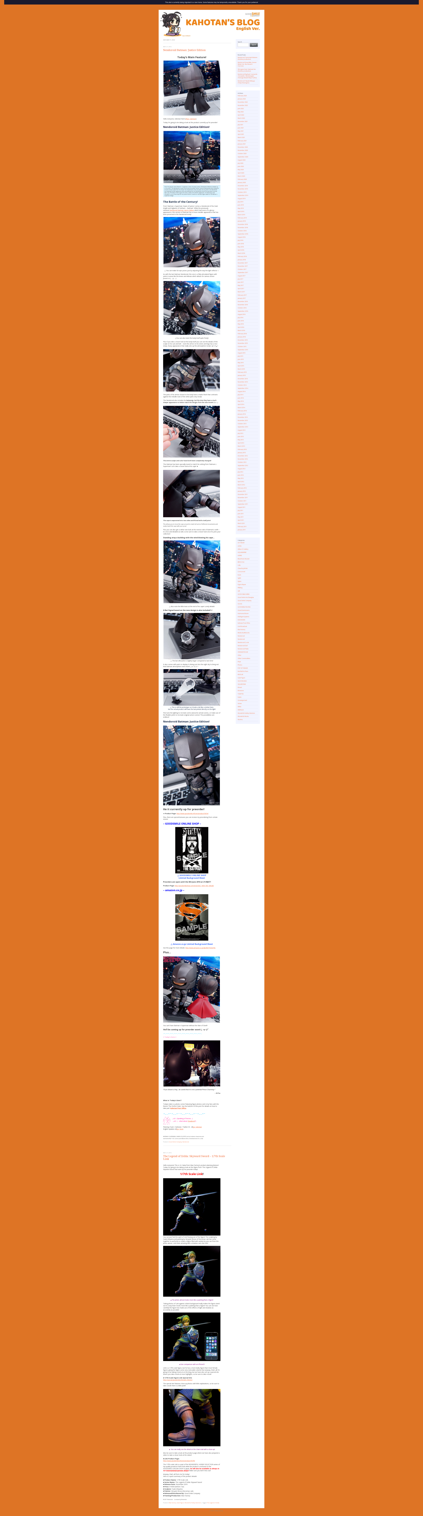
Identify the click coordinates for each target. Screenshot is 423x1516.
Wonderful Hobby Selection (193, 1503)
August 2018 (241, 237)
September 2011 (243, 504)
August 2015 (241, 353)
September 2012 (243, 465)
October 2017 (242, 269)
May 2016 (241, 324)
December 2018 (243, 224)
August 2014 (241, 391)
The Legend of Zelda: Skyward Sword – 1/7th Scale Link (194, 1157)
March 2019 (241, 215)
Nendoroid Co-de (243, 642)
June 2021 (241, 128)
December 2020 (243, 147)
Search (240, 42)
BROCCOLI (241, 562)
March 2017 (241, 292)
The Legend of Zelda (213, 1503)
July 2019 (240, 202)
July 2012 (240, 472)
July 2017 (240, 279)
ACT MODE (241, 543)
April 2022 (241, 115)
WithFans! (241, 710)
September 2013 (243, 427)
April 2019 (241, 211)
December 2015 (243, 340)
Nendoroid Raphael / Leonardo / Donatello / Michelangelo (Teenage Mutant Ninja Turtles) (247, 76)
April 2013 (241, 443)
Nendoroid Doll (243, 646)
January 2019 (242, 221)
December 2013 (243, 417)
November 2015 (243, 343)
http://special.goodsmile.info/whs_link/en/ (177, 1380)
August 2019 (241, 199)
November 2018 (243, 227)
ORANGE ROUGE (243, 652)
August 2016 (241, 314)
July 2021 (240, 125)
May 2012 (241, 478)
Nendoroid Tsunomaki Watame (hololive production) (247, 58)
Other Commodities (244, 658)
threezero (241, 691)
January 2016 (242, 337)
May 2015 (241, 363)
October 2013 (242, 424)
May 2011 (241, 517)
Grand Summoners (244, 610)
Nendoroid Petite (243, 649)
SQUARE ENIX (242, 684)
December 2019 (243, 186)
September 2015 (243, 350)
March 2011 (241, 523)
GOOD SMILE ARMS (243, 594)
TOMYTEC (241, 694)
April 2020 (241, 173)
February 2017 (242, 295)
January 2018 (242, 260)
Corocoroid (241, 572)
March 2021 (241, 137)
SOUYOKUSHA (242, 681)
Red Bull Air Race (243, 671)
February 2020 (242, 179)
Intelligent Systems (243, 617)
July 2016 (240, 317)
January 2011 (242, 530)
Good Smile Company (175, 1142)
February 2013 (242, 449)
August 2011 (241, 507)
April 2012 (241, 482)
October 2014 (242, 385)
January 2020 (242, 182)
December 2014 (243, 379)
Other (239, 655)
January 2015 (242, 375)
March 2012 (241, 485)
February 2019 (242, 218)
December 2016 (243, 301)
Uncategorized (242, 700)
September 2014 (243, 388)
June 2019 (241, 205)
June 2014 (241, 398)
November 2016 (243, 305)
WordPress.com (228, 1510)
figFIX (239, 578)
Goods (240, 604)
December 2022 (243, 102)
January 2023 (242, 99)
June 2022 (241, 109)
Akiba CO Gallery (243, 549)
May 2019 (241, 208)
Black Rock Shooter (244, 559)
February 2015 (242, 372)
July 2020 (240, 163)
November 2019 (243, 189)
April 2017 (241, 289)
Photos (240, 665)
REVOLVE (240, 674)
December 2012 (243, 456)
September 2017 (243, 272)
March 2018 (241, 253)
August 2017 (241, 276)
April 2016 (241, 327)
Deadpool (191, 1121)
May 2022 (241, 112)
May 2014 (241, 401)
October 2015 (242, 346)
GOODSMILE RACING (244, 607)
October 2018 (242, 231)
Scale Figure (180, 1503)
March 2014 (241, 407)
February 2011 (242, 526)
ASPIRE (240, 555)
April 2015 (241, 366)
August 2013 (241, 430)
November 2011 (243, 498)
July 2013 (240, 433)
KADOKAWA (241, 620)
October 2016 (242, 308)
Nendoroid (186, 1142)
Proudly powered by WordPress (199, 1510)
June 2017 (241, 282)
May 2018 (241, 247)
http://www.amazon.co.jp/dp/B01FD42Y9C (200, 948)
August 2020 (241, 160)
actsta (239, 546)
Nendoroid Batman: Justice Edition (184, 50)
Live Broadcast (242, 626)
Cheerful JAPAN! (243, 568)
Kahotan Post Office (178, 1108)
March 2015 (241, 369)
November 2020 (243, 150)
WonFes (240, 719)
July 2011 (240, 510)
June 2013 (241, 436)
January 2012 (242, 491)
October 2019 (242, 192)
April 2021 (241, 134)
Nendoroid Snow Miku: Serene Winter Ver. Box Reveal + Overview (247, 64)
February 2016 (242, 334)
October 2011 (242, 501)
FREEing (240, 588)
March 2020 (241, 176)
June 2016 (241, 321)
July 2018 (240, 240)
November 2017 (243, 266)
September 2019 (243, 195)
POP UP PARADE (243, 668)
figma (239, 581)
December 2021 (243, 121)
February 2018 (242, 256)
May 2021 (241, 131)
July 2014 (240, 395)
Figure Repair (242, 584)
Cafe (239, 565)
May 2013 (241, 440)
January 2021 (242, 144)
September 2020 (243, 157)
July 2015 (240, 356)
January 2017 (242, 298)
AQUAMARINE (242, 552)
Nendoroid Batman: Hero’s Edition (182, 210)
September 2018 (243, 234)
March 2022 (241, 118)
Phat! (239, 662)
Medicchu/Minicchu (244, 633)
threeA (240, 687)
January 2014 (242, 414)
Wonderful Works (243, 716)
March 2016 (241, 330)
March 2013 (241, 446)
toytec (240, 697)
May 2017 (241, 285)
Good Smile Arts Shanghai (246, 597)
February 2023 (242, 96)
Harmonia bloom (243, 613)
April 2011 (241, 520)
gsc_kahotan (197, 1127)
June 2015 (241, 359)
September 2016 (243, 311)
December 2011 (243, 494)
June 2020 (241, 166)
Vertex (240, 703)
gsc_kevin (180, 1129)
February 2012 (242, 488)
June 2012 (241, 475)
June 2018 (241, 244)
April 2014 (241, 404)
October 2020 (242, 153)
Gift (239, 591)
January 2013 (242, 453)
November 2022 (243, 105)
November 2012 (243, 459)
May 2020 (241, 170)
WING (239, 707)
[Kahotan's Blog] (211, 24)
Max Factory (172, 1503)
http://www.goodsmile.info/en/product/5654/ (192, 813)
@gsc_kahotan (191, 119)
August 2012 (241, 469)
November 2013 (243, 420)
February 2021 (242, 141)
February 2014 (242, 411)
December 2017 (243, 263)
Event (239, 575)
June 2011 (241, 514)
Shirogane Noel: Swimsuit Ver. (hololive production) (247, 70)
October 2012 (242, 462)
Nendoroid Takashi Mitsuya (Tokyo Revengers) (246, 82)
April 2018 (241, 250)
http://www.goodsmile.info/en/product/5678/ (179, 1461)
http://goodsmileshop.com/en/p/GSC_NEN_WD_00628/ (194, 886)
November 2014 (243, 382)
